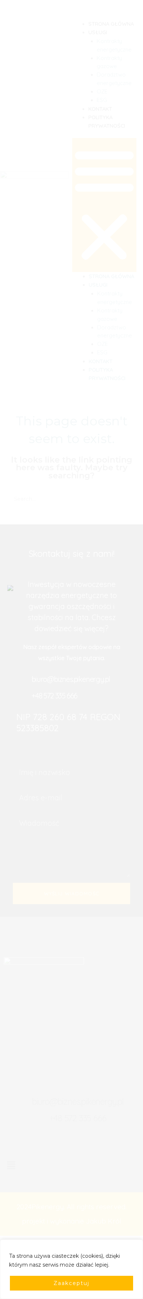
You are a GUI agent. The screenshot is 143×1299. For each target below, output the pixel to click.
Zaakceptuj (71, 1283)
